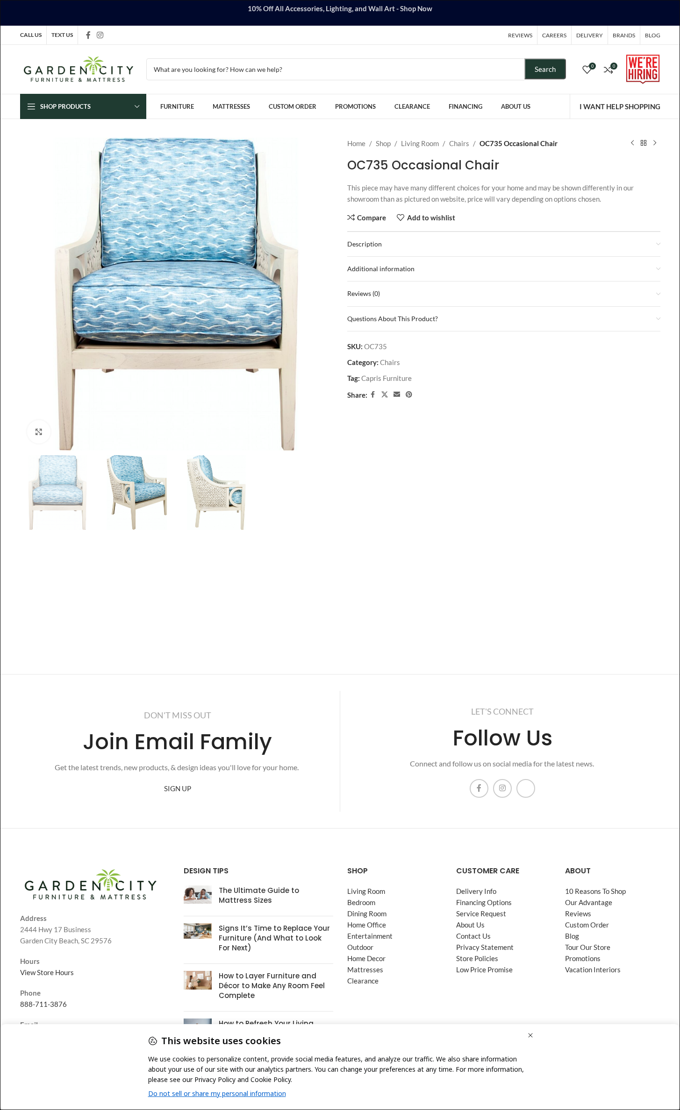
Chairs (459, 143)
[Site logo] (78, 68)
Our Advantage (588, 902)
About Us (470, 924)
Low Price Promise (484, 969)
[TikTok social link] (112, 35)
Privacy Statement (485, 947)
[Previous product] (632, 143)
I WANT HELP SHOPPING (620, 106)
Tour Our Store (587, 947)
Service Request (481, 913)
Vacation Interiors (593, 969)
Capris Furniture (386, 378)
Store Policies (477, 958)
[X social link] (385, 394)
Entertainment (370, 936)
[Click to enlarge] (38, 431)
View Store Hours (47, 972)
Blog (572, 936)
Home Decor (366, 958)
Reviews (578, 913)
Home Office (366, 924)
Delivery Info (476, 891)
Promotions (583, 958)
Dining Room (367, 913)
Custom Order (587, 924)
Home (356, 143)
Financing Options (484, 902)
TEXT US (62, 34)
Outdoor (360, 947)
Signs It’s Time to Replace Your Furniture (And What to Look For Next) (274, 938)
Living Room (420, 143)
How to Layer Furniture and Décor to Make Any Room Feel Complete (272, 985)
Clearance (363, 981)
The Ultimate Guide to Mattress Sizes (259, 895)
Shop (383, 143)
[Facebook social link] (88, 35)
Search (545, 69)
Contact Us (473, 936)
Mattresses (365, 969)
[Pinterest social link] (409, 394)
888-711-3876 (43, 1004)
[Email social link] (397, 394)
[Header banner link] (340, 13)
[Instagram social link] (100, 35)
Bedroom (361, 902)
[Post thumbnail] (198, 897)
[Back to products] (643, 143)
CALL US (31, 34)
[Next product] (654, 143)
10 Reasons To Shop (595, 891)
